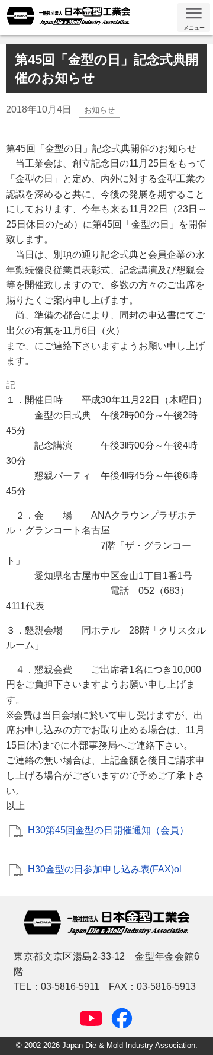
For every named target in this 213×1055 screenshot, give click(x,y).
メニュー (194, 28)
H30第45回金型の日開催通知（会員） (108, 830)
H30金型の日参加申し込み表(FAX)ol (105, 869)
